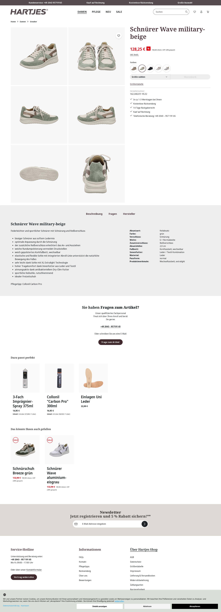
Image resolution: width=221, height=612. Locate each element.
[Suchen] (186, 12)
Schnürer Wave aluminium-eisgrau (56, 475)
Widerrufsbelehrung (139, 580)
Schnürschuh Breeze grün (23, 470)
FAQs (81, 557)
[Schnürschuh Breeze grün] (25, 449)
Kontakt (82, 561)
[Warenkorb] (208, 12)
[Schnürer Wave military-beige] (39, 56)
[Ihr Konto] (201, 12)
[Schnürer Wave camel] (134, 68)
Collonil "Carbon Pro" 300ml (57, 401)
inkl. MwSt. (134, 54)
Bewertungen (85, 580)
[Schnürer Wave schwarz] (150, 68)
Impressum (135, 571)
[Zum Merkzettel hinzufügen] (119, 36)
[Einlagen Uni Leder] (93, 378)
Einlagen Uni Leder (91, 399)
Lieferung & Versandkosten (142, 575)
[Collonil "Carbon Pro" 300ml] (59, 378)
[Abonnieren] (145, 524)
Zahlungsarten (136, 584)
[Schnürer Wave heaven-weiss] (166, 68)
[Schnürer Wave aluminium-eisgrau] (59, 449)
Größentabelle (136, 84)
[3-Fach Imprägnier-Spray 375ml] (25, 378)
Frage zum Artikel (110, 342)
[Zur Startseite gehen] (29, 11)
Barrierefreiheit (137, 589)
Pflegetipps (84, 566)
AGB (132, 557)
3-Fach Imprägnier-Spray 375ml (23, 401)
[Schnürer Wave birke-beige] (158, 68)
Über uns (83, 575)
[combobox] (168, 12)
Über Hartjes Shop (144, 549)
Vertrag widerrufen (24, 577)
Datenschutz (135, 561)
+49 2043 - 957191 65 (111, 326)
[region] (68, 115)
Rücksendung (85, 571)
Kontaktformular (34, 569)
